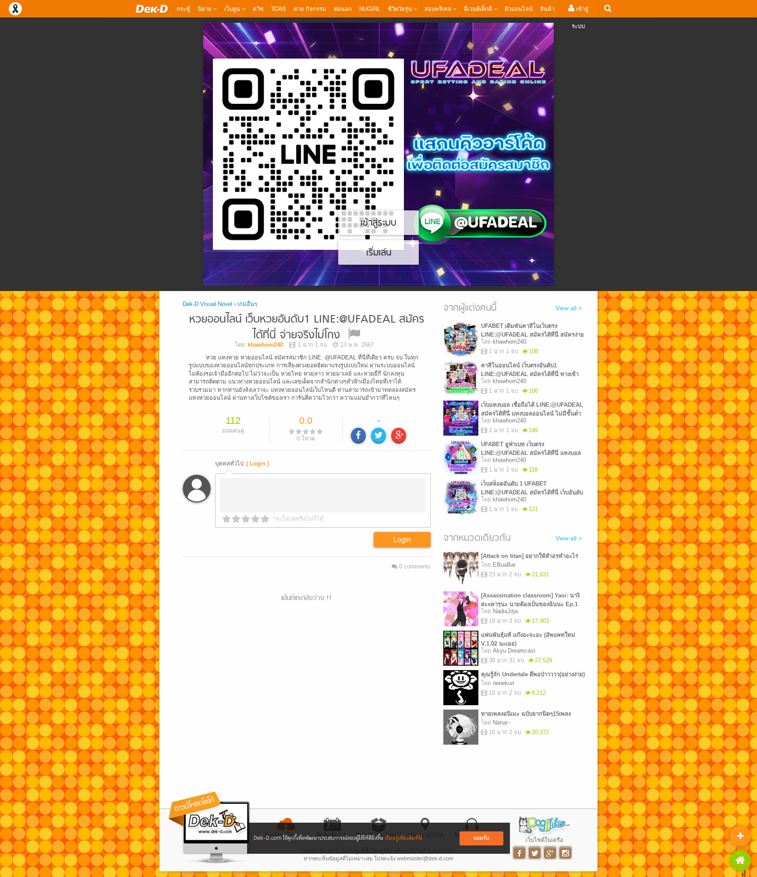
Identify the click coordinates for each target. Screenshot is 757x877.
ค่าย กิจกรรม (310, 8)
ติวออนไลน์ (519, 8)
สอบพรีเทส (438, 8)
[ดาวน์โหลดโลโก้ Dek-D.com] (209, 828)
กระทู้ (183, 8)
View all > (568, 308)
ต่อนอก (343, 8)
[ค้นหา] (607, 8)
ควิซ (258, 8)
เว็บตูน (233, 8)
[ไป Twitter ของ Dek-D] (535, 852)
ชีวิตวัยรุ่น (401, 8)
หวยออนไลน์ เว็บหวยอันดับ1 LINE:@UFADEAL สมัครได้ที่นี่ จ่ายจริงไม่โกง (306, 327)
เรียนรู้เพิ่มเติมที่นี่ (403, 838)
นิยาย (205, 8)
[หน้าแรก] (152, 9)
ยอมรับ (481, 838)
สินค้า (547, 8)
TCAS (278, 8)
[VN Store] (740, 860)
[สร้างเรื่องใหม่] (740, 835)
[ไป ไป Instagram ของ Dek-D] (565, 852)
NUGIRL (369, 8)
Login (402, 539)
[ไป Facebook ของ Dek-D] (519, 852)
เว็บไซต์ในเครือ (544, 840)
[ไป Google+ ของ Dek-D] (550, 852)
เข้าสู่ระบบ (580, 17)
